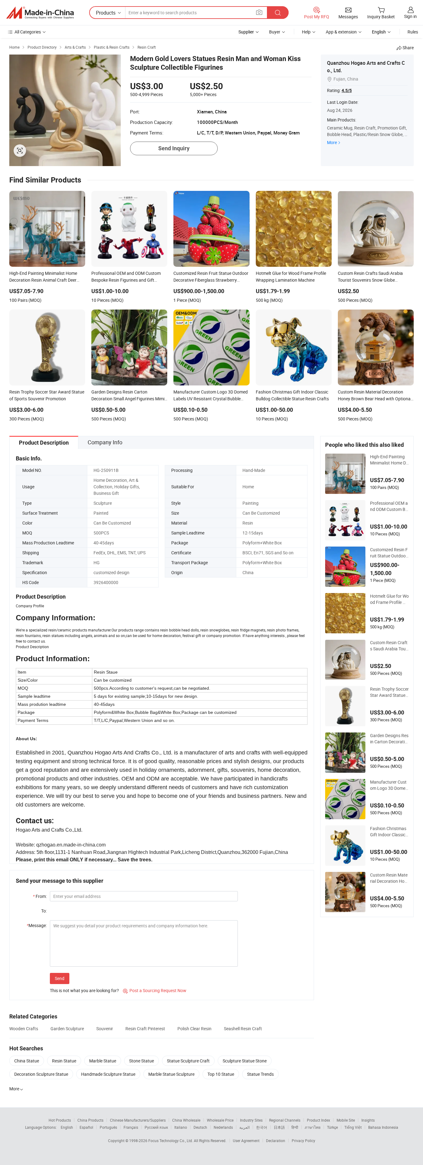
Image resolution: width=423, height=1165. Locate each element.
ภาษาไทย (313, 1127)
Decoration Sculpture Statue (41, 1074)
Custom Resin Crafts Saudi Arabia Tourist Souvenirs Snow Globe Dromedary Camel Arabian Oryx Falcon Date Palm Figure (389, 646)
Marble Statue (102, 1061)
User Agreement (246, 1140)
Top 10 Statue (220, 1074)
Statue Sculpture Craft (188, 1061)
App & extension (341, 32)
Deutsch (200, 1127)
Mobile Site (346, 1120)
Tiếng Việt (353, 1127)
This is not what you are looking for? (84, 990)
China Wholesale (186, 1120)
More (332, 142)
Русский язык (156, 1127)
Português (108, 1127)
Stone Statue (141, 1061)
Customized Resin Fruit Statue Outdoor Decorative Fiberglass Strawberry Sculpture (389, 553)
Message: (37, 925)
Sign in (410, 16)
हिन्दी (294, 1127)
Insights (368, 1120)
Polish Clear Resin (194, 1028)
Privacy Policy (303, 1140)
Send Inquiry (174, 148)
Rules (413, 32)
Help (306, 32)
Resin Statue (64, 1061)
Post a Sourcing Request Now (154, 990)
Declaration (275, 1140)
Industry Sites (251, 1120)
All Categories (28, 32)
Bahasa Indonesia (383, 1127)
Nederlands (223, 1127)
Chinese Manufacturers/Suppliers (138, 1120)
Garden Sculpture (67, 1028)
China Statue (26, 1061)
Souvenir (104, 1028)
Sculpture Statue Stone (245, 1061)
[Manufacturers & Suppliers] (40, 12)
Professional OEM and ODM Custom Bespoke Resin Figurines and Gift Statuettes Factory (389, 506)
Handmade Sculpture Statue (108, 1074)
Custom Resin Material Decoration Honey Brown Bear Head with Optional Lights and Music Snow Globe (389, 878)
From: (40, 896)
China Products (90, 1120)
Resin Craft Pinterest (145, 1028)
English (67, 1127)
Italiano (180, 1127)
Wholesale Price (220, 1120)
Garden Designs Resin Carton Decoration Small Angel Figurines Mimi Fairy (389, 738)
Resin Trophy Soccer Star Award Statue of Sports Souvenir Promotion (389, 692)
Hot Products (60, 1120)
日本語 (279, 1127)
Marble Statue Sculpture (171, 1074)
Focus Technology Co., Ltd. (171, 1140)
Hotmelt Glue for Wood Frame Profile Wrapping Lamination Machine (389, 599)
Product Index (318, 1120)
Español (86, 1127)
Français (131, 1127)
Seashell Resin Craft (243, 1028)
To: (44, 911)
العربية (244, 1127)
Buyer (274, 32)
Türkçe (332, 1127)
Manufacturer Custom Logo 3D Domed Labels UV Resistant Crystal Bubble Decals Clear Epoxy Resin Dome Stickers (389, 785)
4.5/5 (347, 90)
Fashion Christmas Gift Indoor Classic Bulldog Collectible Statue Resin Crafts (389, 831)
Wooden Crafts (23, 1028)
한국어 (261, 1127)
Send (59, 978)
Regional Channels (284, 1120)
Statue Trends (260, 1074)
